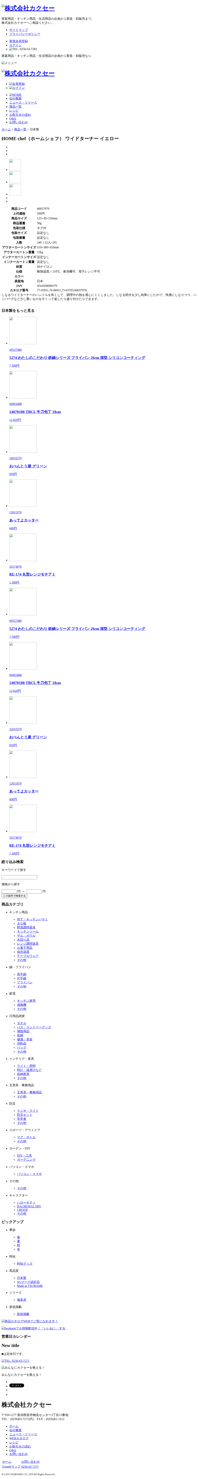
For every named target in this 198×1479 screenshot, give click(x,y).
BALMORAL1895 (29, 1206)
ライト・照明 (26, 1066)
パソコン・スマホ (29, 1174)
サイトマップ (18, 30)
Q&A (12, 118)
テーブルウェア (28, 956)
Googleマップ (11, 1466)
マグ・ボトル (26, 1137)
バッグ (21, 1047)
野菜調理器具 (26, 927)
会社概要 (15, 98)
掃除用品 (23, 1031)
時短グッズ (24, 1263)
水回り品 (23, 939)
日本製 (21, 1278)
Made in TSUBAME (30, 1285)
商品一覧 (15, 106)
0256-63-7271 (30, 1466)
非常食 (21, 1118)
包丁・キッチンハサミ (32, 919)
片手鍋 (21, 978)
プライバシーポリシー (24, 34)
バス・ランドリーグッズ (34, 1027)
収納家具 (23, 1074)
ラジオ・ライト (28, 1110)
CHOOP (22, 1209)
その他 (21, 960)
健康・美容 (24, 1039)
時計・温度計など (29, 1070)
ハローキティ (26, 1202)
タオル (21, 1023)
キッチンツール (28, 931)
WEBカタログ (19, 1438)
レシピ (14, 110)
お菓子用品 (24, 947)
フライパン (24, 982)
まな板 (21, 923)
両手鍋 (21, 974)
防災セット (24, 1114)
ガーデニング (26, 1159)
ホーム (6, 129)
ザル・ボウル (26, 935)
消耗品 (21, 1043)
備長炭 (21, 1299)
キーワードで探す (14, 870)
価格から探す (11, 884)
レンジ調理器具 (28, 943)
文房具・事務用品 (29, 1092)
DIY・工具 (24, 1155)
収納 (20, 1035)
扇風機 (21, 1004)
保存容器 (23, 951)
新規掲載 (23, 1314)
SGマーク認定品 (28, 1282)
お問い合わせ (18, 122)
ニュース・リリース (23, 102)
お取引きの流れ (20, 114)
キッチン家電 (26, 1000)
